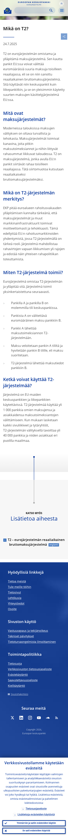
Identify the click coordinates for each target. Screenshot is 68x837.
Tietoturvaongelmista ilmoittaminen (32, 642)
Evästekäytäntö (18, 674)
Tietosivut (14, 592)
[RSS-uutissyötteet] (56, 718)
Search (51, 10)
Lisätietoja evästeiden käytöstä (36, 814)
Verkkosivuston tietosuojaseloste (30, 669)
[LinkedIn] (21, 718)
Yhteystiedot (16, 603)
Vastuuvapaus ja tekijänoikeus (28, 630)
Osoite (12, 609)
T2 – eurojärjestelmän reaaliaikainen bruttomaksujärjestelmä (36, 542)
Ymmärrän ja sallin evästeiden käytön (36, 823)
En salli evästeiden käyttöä (36, 831)
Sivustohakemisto (19, 694)
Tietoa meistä (17, 581)
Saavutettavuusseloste (23, 680)
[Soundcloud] (48, 718)
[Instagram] (30, 718)
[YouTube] (39, 718)
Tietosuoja (15, 663)
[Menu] (61, 10)
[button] (61, 3)
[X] (12, 718)
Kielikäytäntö (16, 686)
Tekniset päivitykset (21, 636)
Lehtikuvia (14, 598)
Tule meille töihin (19, 587)
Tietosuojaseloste (36, 809)
